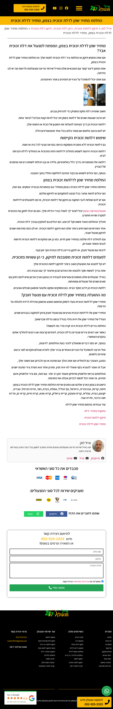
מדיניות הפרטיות (81, 581)
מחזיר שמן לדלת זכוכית (92, 424)
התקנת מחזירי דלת (95, 411)
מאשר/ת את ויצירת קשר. (81, 581)
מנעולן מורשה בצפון (94, 211)
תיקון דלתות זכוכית (95, 417)
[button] (79, 8)
